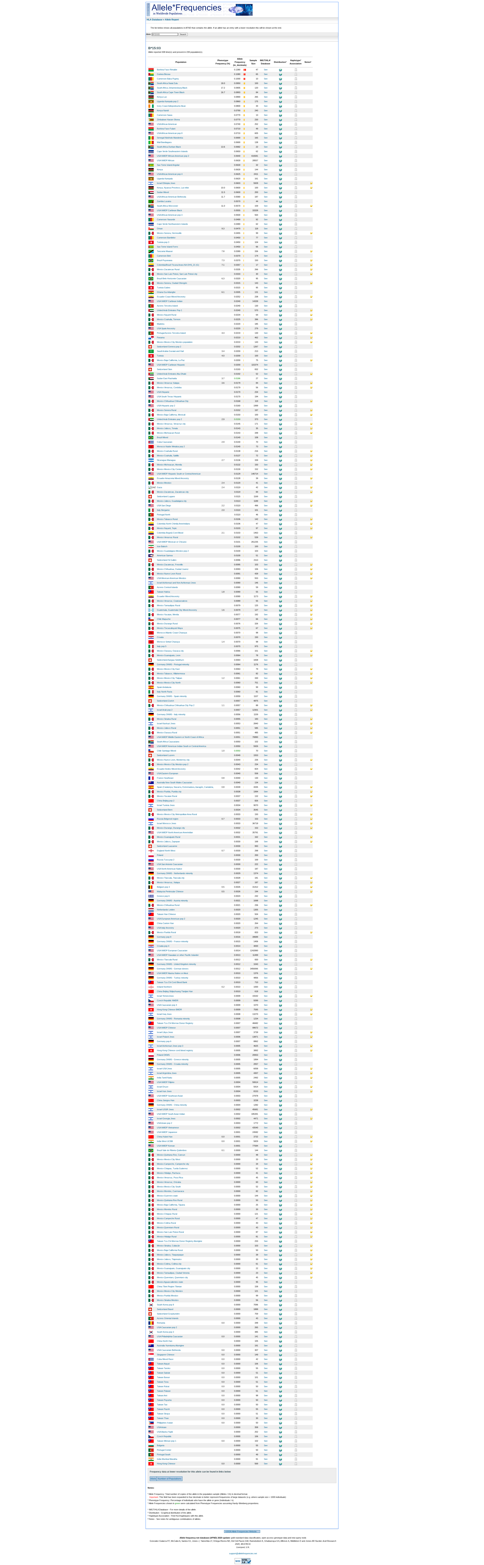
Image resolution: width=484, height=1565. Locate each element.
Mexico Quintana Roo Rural (169, 1200)
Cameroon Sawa (164, 115)
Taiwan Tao (162, 1404)
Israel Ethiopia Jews (166, 183)
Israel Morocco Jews (166, 823)
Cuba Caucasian (164, 442)
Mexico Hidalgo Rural (166, 1236)
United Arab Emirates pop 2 (169, 419)
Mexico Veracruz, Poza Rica (170, 1177)
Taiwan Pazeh (163, 1409)
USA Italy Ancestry (165, 928)
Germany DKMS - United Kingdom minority (176, 964)
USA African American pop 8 (169, 133)
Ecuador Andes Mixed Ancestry (171, 769)
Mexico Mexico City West (168, 1159)
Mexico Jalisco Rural (166, 728)
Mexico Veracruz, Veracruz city (171, 424)
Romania (161, 1323)
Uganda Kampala (165, 178)
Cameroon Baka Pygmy (168, 79)
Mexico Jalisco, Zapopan (168, 841)
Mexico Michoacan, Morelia (169, 465)
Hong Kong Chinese (166, 1463)
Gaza (159, 487)
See (266, 69)
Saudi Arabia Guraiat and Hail (170, 351)
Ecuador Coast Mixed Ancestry (171, 297)
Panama (160, 337)
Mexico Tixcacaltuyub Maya (170, 628)
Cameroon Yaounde (166, 219)
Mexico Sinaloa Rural (166, 719)
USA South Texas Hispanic (169, 396)
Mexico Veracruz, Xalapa (168, 882)
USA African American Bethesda (171, 197)
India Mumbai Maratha (167, 1459)
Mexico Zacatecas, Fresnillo (170, 564)
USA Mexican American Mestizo (171, 578)
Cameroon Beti (164, 256)
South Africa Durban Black (169, 147)
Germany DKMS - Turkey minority (172, 978)
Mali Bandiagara (164, 142)
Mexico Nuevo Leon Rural (169, 573)
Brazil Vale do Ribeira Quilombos (172, 1150)
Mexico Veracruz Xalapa (168, 383)
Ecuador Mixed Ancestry (168, 596)
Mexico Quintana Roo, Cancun (171, 1155)
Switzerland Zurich (165, 701)
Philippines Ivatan (165, 1423)
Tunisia (160, 356)
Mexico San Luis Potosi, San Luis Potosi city (177, 274)
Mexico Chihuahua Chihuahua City (172, 401)
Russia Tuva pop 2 (165, 860)
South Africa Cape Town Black (171, 92)
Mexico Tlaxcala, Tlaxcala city (171, 878)
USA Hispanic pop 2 (166, 405)
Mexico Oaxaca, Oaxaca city (170, 651)
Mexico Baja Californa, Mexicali (171, 415)
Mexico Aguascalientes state (170, 1282)
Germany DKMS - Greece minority (173, 1059)
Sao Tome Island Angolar (168, 165)
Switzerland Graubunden (168, 1314)
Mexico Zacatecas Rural (168, 269)
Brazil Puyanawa (164, 260)
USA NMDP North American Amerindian (175, 832)
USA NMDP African (165, 160)
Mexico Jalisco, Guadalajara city (172, 501)
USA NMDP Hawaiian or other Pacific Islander (178, 955)
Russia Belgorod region (167, 819)
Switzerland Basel (165, 1309)
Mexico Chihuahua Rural (168, 905)
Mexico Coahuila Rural (167, 451)
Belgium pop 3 (163, 887)
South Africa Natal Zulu (167, 83)
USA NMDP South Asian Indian (171, 1114)
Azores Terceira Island (167, 306)
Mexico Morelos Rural (167, 1209)
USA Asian (161, 1427)
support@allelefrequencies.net (243, 1553)
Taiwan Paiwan (164, 1391)
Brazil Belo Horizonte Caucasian (171, 278)
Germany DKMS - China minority (172, 1105)
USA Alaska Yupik (165, 1432)
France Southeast (165, 778)
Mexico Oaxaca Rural (167, 732)
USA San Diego (164, 505)
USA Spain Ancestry (166, 328)
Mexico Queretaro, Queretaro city (172, 1277)
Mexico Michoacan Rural (168, 433)
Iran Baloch (162, 546)
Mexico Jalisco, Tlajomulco (169, 1259)
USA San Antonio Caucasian (170, 864)
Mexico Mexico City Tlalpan (169, 678)
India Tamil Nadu (164, 1078)
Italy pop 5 (161, 646)
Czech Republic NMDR (167, 1000)
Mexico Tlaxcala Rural (167, 959)
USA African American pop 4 (169, 174)
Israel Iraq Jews (164, 1014)
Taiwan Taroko (163, 1368)
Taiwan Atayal (163, 1364)
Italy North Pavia (164, 692)
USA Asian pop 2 (164, 1123)
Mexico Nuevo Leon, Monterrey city (173, 760)
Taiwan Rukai (163, 1386)
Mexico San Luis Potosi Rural (170, 1232)
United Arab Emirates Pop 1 (169, 310)
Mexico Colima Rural (166, 1223)
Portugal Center (164, 1450)
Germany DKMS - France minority (172, 941)
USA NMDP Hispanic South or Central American (179, 474)
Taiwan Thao (163, 1418)
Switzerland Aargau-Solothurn (170, 660)
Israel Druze (162, 1087)
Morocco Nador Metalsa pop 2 (171, 446)
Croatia (160, 637)
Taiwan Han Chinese (166, 914)
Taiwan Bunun (163, 1377)
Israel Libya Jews (165, 1032)
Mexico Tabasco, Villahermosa (171, 673)
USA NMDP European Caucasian (172, 950)
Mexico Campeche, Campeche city (173, 1164)
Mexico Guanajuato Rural (168, 837)
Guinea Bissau (163, 74)
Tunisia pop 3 (163, 242)
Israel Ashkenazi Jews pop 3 (170, 1046)
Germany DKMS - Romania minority (173, 1018)
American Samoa (165, 555)
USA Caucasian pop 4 (167, 1005)
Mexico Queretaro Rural (168, 1227)
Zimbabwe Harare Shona (168, 119)
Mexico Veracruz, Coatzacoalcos (172, 601)
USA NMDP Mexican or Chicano (171, 542)
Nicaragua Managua (166, 460)
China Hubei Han (164, 1137)
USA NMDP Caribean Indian (169, 301)
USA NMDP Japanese (167, 1132)
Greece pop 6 (163, 896)
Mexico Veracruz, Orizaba (169, 1182)
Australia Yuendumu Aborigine (170, 1345)
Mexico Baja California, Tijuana (171, 1205)
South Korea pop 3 (165, 1332)
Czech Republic (164, 1436)
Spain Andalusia (164, 687)
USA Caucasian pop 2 (167, 1327)
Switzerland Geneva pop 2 (169, 346)
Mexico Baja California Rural (170, 1250)
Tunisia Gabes (163, 287)
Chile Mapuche (164, 619)
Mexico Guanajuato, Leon (168, 655)
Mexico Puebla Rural (166, 932)
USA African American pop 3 (169, 215)
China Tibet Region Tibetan (169, 1286)
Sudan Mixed (163, 192)
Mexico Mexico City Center (169, 469)
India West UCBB (165, 1141)
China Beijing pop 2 (165, 801)
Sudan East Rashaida (167, 378)
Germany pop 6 (164, 1041)
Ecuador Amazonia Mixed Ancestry (173, 478)
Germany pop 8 (164, 937)
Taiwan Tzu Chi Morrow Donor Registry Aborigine (179, 1241)
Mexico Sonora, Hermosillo (169, 233)
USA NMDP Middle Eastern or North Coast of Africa (180, 737)
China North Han (164, 1341)
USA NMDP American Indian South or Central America (181, 746)
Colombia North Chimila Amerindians (173, 524)
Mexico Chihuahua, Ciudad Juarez (172, 569)
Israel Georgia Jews (166, 1118)
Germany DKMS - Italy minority (171, 714)
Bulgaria (160, 1445)
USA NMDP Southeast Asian (170, 1096)
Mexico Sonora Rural (166, 410)
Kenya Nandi (163, 110)
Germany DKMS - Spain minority (172, 696)
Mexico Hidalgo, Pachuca (168, 1173)
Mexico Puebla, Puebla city (169, 791)
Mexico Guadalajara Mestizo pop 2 (173, 551)
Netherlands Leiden (166, 910)
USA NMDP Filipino (165, 1082)
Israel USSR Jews (165, 1109)
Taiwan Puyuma (164, 1400)
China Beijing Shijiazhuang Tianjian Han (175, 991)
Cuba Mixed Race (165, 1359)
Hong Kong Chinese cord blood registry (175, 1050)
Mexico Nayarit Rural (166, 315)
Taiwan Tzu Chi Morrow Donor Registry (175, 1023)
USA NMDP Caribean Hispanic (171, 365)
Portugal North (163, 514)
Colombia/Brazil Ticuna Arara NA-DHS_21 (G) (178, 265)
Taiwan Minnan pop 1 (166, 1441)
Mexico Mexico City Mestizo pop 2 (172, 764)
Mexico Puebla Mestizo (167, 1295)
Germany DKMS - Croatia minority (172, 1064)
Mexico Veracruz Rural (167, 537)
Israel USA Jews (164, 1068)
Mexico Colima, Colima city (169, 1264)
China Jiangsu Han (165, 1100)
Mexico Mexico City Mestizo (170, 1291)
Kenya (160, 169)
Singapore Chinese (165, 1354)
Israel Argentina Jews (167, 1073)
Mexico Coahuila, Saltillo (168, 455)
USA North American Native (169, 869)
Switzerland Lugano (166, 496)
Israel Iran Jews (164, 1091)
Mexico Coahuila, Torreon (168, 319)
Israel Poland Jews (165, 1037)
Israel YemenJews (165, 996)
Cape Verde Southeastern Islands (172, 151)
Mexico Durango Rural (167, 623)
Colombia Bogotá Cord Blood (170, 533)
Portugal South (163, 1454)
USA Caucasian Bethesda (169, 1350)
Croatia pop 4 (163, 946)
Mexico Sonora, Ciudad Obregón (172, 283)
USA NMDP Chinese (166, 1028)
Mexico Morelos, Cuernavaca (170, 1191)
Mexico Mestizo (164, 483)
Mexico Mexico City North (169, 682)
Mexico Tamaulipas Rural (168, 605)
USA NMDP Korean (166, 1146)
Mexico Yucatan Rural (167, 796)
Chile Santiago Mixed (166, 751)
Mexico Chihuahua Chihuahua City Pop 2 (175, 705)
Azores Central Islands (167, 587)
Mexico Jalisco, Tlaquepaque (170, 1255)
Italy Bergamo (163, 510)
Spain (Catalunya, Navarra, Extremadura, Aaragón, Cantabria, (185, 787)
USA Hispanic (163, 392)
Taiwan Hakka (163, 592)
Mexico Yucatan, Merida (168, 614)
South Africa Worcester (167, 206)
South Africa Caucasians (168, 741)
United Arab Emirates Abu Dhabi (171, 374)
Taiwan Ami (162, 1395)
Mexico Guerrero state (167, 1196)
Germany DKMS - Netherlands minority (175, 873)
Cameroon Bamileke (166, 237)
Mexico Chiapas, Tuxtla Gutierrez (172, 1168)
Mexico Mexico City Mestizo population (174, 342)
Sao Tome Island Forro (167, 247)
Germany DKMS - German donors (172, 969)
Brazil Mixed (162, 437)
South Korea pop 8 (165, 1305)
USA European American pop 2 (171, 919)
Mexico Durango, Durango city (171, 828)
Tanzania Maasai (164, 251)
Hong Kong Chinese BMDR (169, 1009)
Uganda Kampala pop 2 (167, 101)
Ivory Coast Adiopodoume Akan (171, 106)
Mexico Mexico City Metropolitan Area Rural (177, 814)
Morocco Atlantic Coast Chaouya (172, 633)
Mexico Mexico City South (169, 1186)
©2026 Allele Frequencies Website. (242, 1531)
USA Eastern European (167, 773)
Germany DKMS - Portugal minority (173, 664)
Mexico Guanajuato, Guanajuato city (173, 1268)
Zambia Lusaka (164, 201)
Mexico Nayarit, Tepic (167, 528)
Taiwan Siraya (163, 1414)
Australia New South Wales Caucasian (174, 782)
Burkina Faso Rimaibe (167, 69)
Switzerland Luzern (166, 755)
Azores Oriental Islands (167, 1318)
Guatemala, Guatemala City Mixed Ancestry (177, 610)
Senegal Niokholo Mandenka (170, 138)
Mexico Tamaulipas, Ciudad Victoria (173, 1273)
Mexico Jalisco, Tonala (167, 428)
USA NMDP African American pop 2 (173, 156)
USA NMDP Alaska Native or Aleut (172, 973)
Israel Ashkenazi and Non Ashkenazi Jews (176, 583)
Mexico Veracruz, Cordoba (169, 387)
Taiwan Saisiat (163, 1373)
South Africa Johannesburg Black (172, 88)
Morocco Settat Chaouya (168, 642)
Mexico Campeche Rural (168, 1218)
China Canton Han (165, 923)
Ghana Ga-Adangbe (166, 292)
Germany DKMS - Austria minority (172, 900)
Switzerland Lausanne (167, 846)
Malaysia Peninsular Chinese (170, 891)
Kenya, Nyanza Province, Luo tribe (173, 188)
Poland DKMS (163, 1055)
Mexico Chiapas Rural (167, 1214)
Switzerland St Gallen (166, 560)
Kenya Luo (162, 97)
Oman (160, 228)
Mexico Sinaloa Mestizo (167, 1300)
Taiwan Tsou (162, 1382)
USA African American (167, 124)
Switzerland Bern (164, 810)
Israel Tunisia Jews (166, 805)
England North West (166, 850)
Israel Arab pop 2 (164, 710)
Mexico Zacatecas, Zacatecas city (173, 492)
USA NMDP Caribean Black (169, 210)
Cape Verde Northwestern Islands (172, 224)
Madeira (160, 324)
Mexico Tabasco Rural (167, 519)
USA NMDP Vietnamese (168, 1127)
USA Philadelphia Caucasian (170, 1336)
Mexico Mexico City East (168, 669)
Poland (160, 855)
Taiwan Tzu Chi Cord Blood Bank (172, 982)
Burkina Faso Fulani (166, 129)
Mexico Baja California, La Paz (171, 360)
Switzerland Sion (164, 369)
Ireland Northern (164, 987)
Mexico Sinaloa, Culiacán (168, 1246)
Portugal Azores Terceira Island (171, 333)
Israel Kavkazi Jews (166, 723)
